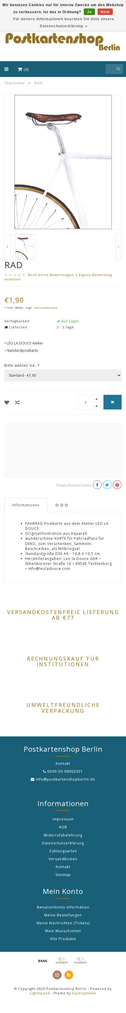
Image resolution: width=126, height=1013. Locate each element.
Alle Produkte (63, 938)
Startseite (14, 82)
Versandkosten (46, 308)
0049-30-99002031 (65, 771)
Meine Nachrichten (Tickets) (63, 923)
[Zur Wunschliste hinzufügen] (6, 402)
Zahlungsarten (63, 851)
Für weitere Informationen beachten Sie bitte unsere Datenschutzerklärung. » (63, 22)
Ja (89, 12)
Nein (105, 12)
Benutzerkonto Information (63, 907)
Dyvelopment (84, 993)
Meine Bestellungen (63, 915)
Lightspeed (40, 993)
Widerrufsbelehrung (63, 835)
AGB (63, 827)
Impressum (63, 819)
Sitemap (63, 874)
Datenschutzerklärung (63, 843)
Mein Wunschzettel (63, 930)
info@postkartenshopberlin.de (65, 779)
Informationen (26, 505)
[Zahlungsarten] (42, 960)
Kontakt (63, 866)
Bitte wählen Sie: (22, 365)
